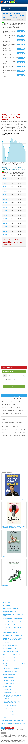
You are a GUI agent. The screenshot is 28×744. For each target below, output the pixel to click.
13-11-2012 (5, 199)
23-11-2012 (5, 221)
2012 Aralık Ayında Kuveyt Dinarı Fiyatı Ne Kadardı (13, 435)
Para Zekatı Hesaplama (8, 683)
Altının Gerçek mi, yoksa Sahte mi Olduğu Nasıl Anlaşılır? (14, 664)
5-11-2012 (5, 183)
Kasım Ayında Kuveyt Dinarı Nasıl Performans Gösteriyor (13, 242)
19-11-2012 (5, 210)
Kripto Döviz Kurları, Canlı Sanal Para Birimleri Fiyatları (13, 628)
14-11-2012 (5, 202)
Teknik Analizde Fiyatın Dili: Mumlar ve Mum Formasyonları (12, 584)
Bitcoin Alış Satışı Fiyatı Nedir (9, 624)
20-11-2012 (5, 213)
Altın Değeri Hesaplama (8, 680)
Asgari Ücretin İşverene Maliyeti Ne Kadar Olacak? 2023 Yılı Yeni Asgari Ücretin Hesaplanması (12, 697)
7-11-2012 (5, 189)
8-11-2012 (5, 191)
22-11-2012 (5, 218)
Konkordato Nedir (7, 689)
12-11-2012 (5, 197)
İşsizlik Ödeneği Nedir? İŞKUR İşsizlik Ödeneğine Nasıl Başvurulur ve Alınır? (11, 701)
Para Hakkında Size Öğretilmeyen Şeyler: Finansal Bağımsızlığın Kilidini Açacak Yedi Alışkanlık (13, 526)
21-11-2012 (5, 215)
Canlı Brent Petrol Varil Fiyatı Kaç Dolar (12, 657)
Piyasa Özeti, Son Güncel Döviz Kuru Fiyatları (13, 621)
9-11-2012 (5, 194)
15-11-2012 (5, 205)
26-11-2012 (5, 223)
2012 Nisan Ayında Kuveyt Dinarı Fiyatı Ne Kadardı (13, 407)
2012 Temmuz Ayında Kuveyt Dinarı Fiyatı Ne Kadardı (12, 418)
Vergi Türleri (6, 642)
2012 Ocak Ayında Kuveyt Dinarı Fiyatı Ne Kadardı (13, 399)
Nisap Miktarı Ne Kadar (8, 677)
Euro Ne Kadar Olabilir (8, 711)
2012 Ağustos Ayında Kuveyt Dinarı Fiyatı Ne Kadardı (12, 423)
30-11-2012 (5, 234)
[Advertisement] (14, 96)
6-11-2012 (5, 186)
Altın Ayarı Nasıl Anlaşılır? (9, 660)
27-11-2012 (5, 226)
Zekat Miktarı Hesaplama (9, 674)
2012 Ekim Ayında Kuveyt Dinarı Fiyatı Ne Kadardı (13, 429)
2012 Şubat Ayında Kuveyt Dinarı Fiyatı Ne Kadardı (13, 401)
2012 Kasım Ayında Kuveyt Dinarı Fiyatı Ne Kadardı (13, 432)
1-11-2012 (5, 178)
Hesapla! (14, 386)
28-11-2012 (5, 229)
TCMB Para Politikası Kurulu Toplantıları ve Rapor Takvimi (13, 724)
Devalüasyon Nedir (7, 686)
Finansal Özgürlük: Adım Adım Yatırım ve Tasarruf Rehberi (13, 555)
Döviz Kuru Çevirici (8, 371)
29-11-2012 (5, 231)
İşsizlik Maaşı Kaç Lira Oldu (9, 705)
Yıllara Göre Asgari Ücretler (9, 692)
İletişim (4, 717)
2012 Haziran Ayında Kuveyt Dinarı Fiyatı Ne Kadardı (12, 414)
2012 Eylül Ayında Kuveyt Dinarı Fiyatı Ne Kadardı (13, 426)
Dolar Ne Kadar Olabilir (8, 708)
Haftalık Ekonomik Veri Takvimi (10, 671)
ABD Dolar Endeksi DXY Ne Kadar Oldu (12, 654)
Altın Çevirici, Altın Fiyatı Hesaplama (11, 668)
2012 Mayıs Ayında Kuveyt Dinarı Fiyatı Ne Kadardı (13, 410)
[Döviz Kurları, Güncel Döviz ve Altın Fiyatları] (8, 1)
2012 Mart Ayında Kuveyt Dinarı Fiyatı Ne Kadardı (13, 404)
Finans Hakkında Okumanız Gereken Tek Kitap (12, 499)
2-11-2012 (5, 181)
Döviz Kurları (12, 729)
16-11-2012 (5, 207)
